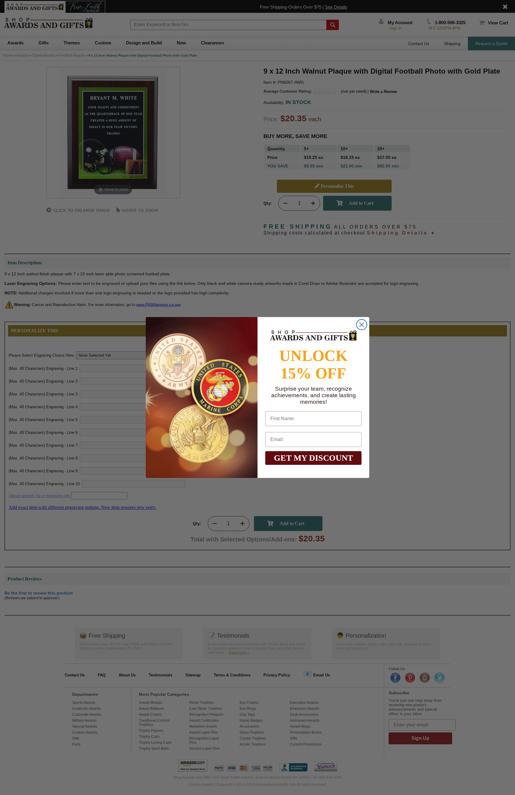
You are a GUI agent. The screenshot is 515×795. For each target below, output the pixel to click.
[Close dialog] (361, 324)
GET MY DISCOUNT (313, 457)
